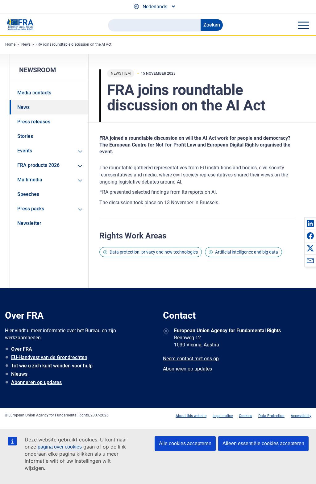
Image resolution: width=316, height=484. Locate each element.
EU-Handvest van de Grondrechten (49, 357)
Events (24, 151)
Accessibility (301, 416)
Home (10, 44)
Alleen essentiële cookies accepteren (263, 443)
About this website (191, 416)
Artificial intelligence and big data (246, 252)
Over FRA (21, 349)
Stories (25, 136)
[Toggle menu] (303, 25)
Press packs (30, 209)
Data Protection (271, 416)
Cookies (245, 416)
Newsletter (29, 223)
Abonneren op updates (36, 382)
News (26, 44)
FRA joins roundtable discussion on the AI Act (73, 44)
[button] (310, 223)
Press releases (33, 122)
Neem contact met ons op (191, 359)
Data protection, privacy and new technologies (154, 252)
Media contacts (34, 93)
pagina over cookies (60, 446)
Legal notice (223, 416)
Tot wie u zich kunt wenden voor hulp (52, 366)
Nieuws (19, 374)
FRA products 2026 (38, 165)
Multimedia (29, 180)
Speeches (28, 194)
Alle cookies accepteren (185, 443)
